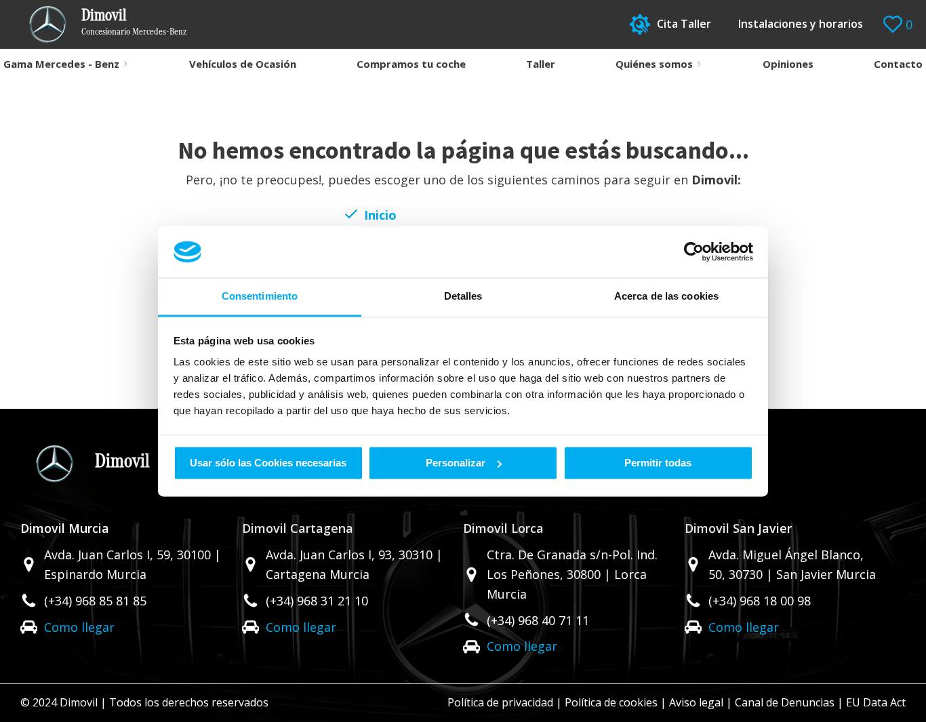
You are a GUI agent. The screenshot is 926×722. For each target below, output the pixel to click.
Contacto (898, 64)
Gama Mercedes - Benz (61, 64)
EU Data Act (876, 702)
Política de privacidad (500, 702)
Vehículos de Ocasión (242, 64)
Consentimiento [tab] (260, 296)
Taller (540, 64)
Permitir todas (657, 462)
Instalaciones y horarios (800, 23)
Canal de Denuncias (784, 702)
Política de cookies (611, 702)
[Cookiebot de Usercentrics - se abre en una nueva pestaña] (694, 251)
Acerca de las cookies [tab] (666, 296)
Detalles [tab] (463, 296)
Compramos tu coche (411, 64)
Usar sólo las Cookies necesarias (268, 462)
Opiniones (788, 64)
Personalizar (455, 462)
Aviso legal (696, 702)
